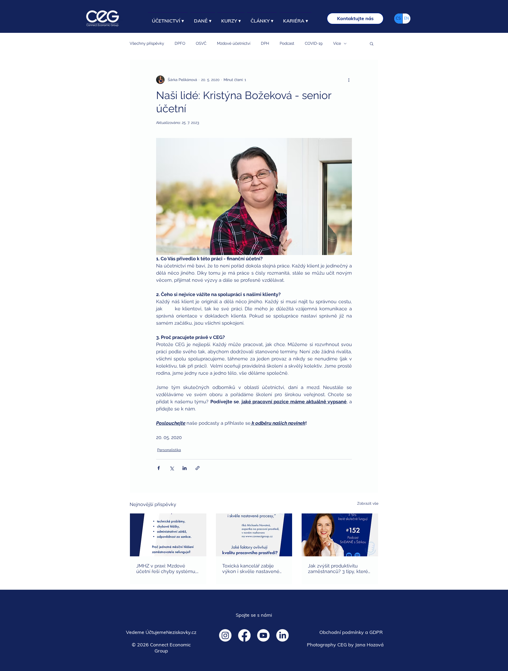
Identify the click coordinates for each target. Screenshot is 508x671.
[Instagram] (225, 635)
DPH (265, 43)
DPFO (180, 43)
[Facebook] (244, 635)
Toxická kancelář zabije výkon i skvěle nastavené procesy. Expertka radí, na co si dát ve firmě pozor (250, 568)
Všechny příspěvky (147, 43)
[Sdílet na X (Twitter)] (171, 468)
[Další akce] (349, 80)
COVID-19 (314, 43)
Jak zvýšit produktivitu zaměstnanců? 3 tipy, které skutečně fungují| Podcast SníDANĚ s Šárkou (338, 568)
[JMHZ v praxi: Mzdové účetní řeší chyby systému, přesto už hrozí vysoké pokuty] (168, 534)
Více (337, 43)
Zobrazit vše (367, 503)
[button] (371, 43)
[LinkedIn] (282, 635)
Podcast (287, 43)
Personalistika (169, 450)
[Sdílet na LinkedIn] (184, 468)
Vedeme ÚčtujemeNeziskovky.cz (161, 632)
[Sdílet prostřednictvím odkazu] (197, 468)
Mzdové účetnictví (233, 43)
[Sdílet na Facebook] (158, 468)
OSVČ (201, 43)
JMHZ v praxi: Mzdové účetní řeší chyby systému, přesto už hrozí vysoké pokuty (166, 568)
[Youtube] (263, 635)
